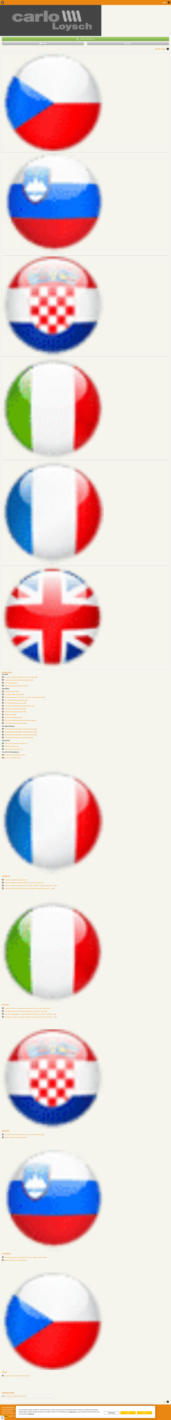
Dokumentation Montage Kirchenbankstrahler (18, 737)
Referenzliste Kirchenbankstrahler (15, 743)
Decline (128, 1413)
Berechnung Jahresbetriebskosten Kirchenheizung (20, 720)
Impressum (5, 1413)
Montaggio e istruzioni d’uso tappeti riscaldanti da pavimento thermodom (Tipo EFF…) (30, 1017)
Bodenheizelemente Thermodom (15, 711)
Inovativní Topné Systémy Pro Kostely (17, 1376)
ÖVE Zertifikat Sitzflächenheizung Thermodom (19, 706)
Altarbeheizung (10, 714)
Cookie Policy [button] (72, 1412)
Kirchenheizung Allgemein (13, 717)
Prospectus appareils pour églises (15, 880)
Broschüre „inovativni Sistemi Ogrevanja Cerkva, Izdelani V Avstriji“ (25, 1257)
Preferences (111, 1413)
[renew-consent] (2, 1418)
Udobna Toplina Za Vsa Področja (15, 1260)
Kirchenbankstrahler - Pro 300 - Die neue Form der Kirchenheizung (24, 697)
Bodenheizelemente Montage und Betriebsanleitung (20, 735)
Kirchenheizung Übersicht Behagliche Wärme (18, 680)
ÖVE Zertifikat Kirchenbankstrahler (15, 700)
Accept (144, 1413)
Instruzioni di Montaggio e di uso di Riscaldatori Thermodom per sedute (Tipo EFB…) (30, 1014)
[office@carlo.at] (43, 43)
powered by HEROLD (15, 1416)
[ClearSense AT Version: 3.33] (5, 1416)
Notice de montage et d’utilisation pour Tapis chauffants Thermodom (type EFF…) (29, 888)
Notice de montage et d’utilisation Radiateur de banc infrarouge (23, 882)
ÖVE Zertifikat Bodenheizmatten (15, 703)
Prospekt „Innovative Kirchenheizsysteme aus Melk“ (20, 677)
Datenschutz (13, 1413)
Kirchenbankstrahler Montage (14, 694)
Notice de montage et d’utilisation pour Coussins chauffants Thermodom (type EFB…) (30, 885)
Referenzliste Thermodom (13, 749)
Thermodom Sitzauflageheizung (15, 709)
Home (2, 2)
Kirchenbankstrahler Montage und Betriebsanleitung (20, 729)
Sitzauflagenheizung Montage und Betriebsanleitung (20, 732)
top (164, 1402)
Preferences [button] (31, 1414)
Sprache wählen (160, 49)
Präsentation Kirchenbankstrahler (13, 755)
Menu (165, 2)
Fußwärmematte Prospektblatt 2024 (16, 686)
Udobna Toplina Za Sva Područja (15, 1137)
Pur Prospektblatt (10, 683)
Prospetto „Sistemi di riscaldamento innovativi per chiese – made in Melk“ (27, 1008)
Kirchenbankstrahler (11, 691)
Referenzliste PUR (11, 746)
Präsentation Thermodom (11, 758)
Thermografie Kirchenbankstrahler (15, 723)
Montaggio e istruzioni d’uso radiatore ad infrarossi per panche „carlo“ (25, 1011)
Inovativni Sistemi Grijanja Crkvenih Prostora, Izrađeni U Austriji (24, 1134)
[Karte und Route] (128, 43)
